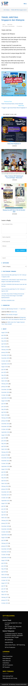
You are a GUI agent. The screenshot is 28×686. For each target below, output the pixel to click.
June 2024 (3, 406)
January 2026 (4, 352)
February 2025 (4, 383)
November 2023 (5, 426)
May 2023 (3, 443)
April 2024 (3, 412)
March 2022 (4, 483)
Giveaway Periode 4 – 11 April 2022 (16, 309)
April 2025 (3, 378)
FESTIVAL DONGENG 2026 (7, 300)
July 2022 (3, 472)
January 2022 (4, 489)
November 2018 (5, 551)
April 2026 (3, 344)
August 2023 (4, 435)
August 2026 (4, 332)
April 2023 (3, 446)
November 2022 (5, 460)
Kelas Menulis (11, 26)
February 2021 (4, 520)
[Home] (1, 10)
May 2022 (3, 477)
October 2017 (4, 580)
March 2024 (4, 415)
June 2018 (3, 566)
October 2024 (4, 395)
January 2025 (4, 386)
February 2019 (4, 543)
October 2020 (4, 532)
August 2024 (4, 400)
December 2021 (5, 492)
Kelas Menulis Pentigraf (11, 314)
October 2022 (4, 463)
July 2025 (3, 369)
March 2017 (4, 594)
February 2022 (4, 486)
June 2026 (3, 338)
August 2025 (4, 366)
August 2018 (4, 560)
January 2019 (4, 546)
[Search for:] (14, 257)
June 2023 (3, 440)
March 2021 (4, 517)
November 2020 (5, 529)
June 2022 (3, 475)
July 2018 (3, 563)
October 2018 (4, 554)
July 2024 (3, 403)
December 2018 (5, 549)
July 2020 (3, 540)
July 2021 (3, 506)
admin (3, 24)
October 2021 (4, 497)
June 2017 (3, 589)
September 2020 (5, 534)
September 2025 (5, 363)
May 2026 (3, 341)
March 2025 (4, 381)
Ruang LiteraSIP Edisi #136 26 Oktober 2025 (14, 210)
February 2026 (4, 349)
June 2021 (3, 509)
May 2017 (3, 591)
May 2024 (3, 409)
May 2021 (3, 512)
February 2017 (4, 597)
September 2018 (5, 557)
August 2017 (4, 583)
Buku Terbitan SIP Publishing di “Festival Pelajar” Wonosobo (14, 176)
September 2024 (5, 398)
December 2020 (5, 526)
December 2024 (5, 389)
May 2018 (3, 569)
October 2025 (4, 361)
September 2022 (5, 466)
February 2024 (4, 418)
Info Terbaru (5, 26)
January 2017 (4, 600)
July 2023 (3, 438)
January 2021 (4, 523)
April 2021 (3, 514)
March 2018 (4, 574)
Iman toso (4, 309)
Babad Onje (14, 311)
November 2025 (5, 358)
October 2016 (4, 603)
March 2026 (4, 346)
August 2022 (4, 469)
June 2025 (3, 372)
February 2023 (4, 452)
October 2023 (4, 429)
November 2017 (5, 577)
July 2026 (3, 335)
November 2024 (5, 392)
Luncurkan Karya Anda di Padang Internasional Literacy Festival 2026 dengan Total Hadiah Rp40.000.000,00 (12, 295)
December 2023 (5, 423)
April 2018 (3, 571)
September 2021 (5, 500)
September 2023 (5, 432)
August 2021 (4, 503)
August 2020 (4, 537)
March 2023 (4, 449)
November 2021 (5, 494)
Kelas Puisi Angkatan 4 (14, 143)
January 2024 (4, 420)
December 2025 (5, 355)
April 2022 (3, 480)
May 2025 (3, 375)
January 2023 (4, 455)
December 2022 (5, 457)
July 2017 (3, 586)
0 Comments (19, 26)
